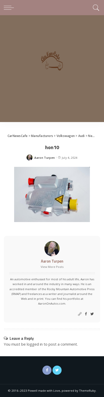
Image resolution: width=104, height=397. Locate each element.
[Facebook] (86, 314)
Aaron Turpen (44, 157)
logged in (35, 344)
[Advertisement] (52, 70)
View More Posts (52, 267)
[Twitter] (92, 314)
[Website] (80, 314)
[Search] (95, 7)
